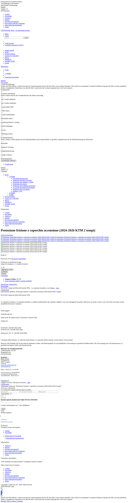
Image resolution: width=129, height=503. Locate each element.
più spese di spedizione (18, 259)
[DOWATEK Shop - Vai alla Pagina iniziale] (15, 30)
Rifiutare (4, 501)
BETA (7, 200)
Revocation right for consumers (15, 23)
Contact (7, 14)
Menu (7, 34)
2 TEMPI (12, 177)
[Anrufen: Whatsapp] (1, 488)
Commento (4, 276)
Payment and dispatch (12, 21)
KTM (6, 175)
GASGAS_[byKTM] (12, 198)
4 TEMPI (12, 193)
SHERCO (8, 202)
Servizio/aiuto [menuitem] (13, 19)
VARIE (11, 195)
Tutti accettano (11, 501)
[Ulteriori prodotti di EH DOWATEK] (7, 235)
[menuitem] (66, 14)
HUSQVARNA (10, 197)
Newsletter (8, 16)
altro (57, 288)
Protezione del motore (20, 184)
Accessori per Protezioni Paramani (24, 187)
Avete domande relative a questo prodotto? (18, 281)
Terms (7, 27)
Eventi (7, 206)
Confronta (4, 271)
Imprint (7, 20)
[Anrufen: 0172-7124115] (1, 490)
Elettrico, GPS (17, 191)
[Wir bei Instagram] (1, 496)
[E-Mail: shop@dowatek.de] (1, 492)
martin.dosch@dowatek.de (8, 365)
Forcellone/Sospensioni (20, 178)
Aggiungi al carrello (7, 269)
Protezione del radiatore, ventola (23, 182)
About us (8, 18)
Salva (3, 409)
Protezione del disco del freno (22, 180)
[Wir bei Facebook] (1, 494)
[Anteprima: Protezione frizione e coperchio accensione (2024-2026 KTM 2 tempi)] (28, 237)
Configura (19, 501)
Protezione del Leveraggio (21, 189)
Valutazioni (13, 284)
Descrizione (4, 284)
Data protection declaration (13, 25)
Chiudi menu (9, 164)
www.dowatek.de (5, 366)
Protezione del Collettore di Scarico (24, 186)
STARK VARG (10, 204)
